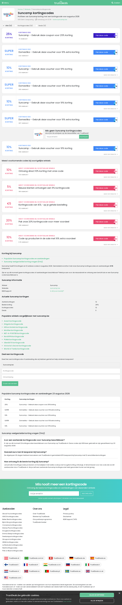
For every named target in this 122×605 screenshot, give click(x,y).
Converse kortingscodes (12, 525)
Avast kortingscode (12, 321)
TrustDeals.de (79, 558)
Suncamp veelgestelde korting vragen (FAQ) (23, 261)
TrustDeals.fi (13, 565)
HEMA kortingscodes (10, 542)
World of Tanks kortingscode (16, 349)
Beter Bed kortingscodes (12, 519)
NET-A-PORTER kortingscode (16, 333)
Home (20, 9)
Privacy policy (68, 514)
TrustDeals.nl (14, 571)
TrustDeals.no (34, 571)
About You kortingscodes (12, 514)
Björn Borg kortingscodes (12, 522)
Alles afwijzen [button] (97, 601)
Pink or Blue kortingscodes (12, 551)
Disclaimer (67, 516)
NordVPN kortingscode (14, 336)
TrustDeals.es (100, 558)
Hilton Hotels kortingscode (16, 327)
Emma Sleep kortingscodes (13, 533)
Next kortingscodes (9, 548)
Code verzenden (10, 383)
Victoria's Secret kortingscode (17, 346)
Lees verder (67, 601)
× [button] (119, 593)
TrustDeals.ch (59, 558)
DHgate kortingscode (13, 324)
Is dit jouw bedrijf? (57, 291)
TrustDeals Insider (39, 522)
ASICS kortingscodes (10, 516)
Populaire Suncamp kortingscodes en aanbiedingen (26, 258)
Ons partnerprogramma (42, 519)
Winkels (27, 9)
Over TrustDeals (39, 514)
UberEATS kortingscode (14, 342)
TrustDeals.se (75, 571)
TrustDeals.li (75, 565)
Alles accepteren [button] (96, 595)
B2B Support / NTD (70, 519)
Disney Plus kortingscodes (12, 528)
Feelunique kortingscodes (12, 536)
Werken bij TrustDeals (41, 516)
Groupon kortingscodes (11, 539)
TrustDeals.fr (33, 565)
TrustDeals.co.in (54, 565)
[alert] (61, 598)
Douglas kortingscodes (11, 531)
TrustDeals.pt (55, 571)
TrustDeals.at (14, 558)
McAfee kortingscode (13, 330)
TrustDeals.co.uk (97, 571)
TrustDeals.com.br (36, 558)
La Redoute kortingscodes (12, 545)
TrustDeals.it (94, 565)
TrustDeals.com (15, 578)
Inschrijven (84, 137)
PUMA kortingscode (12, 339)
